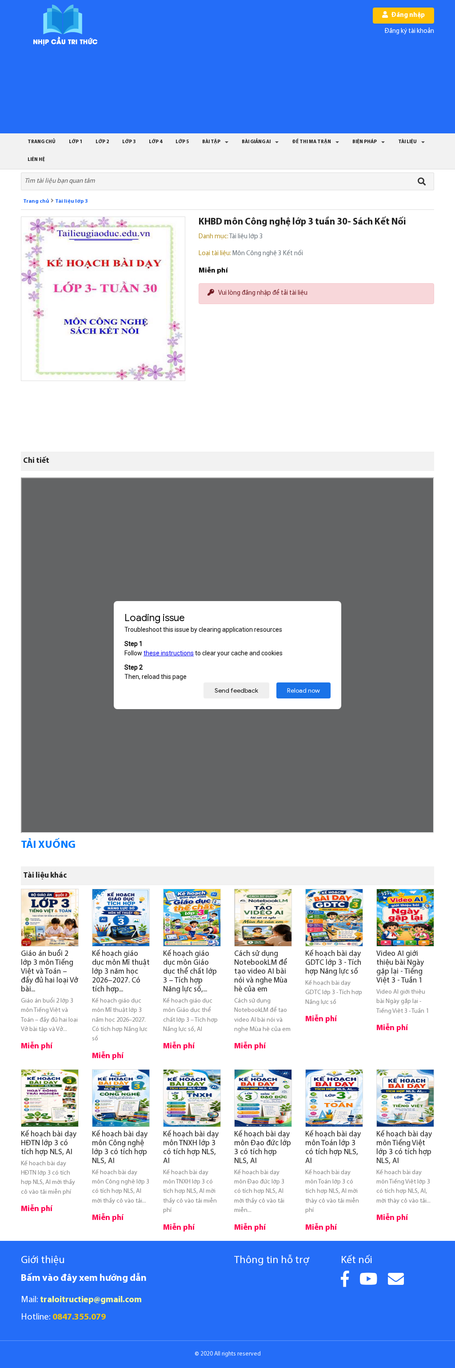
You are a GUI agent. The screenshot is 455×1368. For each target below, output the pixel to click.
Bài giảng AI (256, 142)
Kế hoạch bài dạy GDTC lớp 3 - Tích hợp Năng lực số (333, 962)
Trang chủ (42, 142)
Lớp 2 (102, 142)
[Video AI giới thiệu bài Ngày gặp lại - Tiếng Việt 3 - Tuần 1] (405, 917)
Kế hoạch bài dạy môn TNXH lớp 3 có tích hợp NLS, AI (191, 1148)
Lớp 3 (129, 142)
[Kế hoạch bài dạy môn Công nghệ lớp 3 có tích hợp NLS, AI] (120, 1098)
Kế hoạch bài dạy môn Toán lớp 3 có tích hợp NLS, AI (333, 1148)
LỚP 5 (182, 142)
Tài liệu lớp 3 (71, 201)
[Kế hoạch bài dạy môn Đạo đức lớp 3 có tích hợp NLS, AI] (263, 1098)
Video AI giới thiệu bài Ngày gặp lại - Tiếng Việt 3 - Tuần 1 (400, 967)
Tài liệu (407, 142)
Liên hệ (36, 159)
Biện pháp (364, 142)
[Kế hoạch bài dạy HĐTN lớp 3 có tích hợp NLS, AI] (49, 1098)
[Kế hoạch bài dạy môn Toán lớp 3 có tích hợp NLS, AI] (334, 1098)
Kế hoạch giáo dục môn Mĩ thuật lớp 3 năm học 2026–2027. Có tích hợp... (121, 971)
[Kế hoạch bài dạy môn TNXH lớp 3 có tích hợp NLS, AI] (192, 1098)
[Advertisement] (238, 66)
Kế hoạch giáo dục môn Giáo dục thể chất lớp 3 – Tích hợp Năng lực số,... (190, 971)
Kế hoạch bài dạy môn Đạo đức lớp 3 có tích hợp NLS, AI (262, 1148)
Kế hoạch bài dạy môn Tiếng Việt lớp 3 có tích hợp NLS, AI (404, 1148)
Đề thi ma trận (311, 142)
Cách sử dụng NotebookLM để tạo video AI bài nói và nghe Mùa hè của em (260, 971)
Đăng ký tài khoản (409, 31)
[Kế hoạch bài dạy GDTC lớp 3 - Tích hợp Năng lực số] (334, 917)
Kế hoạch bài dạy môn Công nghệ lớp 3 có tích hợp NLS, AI (120, 1148)
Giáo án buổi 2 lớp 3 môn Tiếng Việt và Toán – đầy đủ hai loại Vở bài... (49, 971)
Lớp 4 (155, 142)
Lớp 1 (75, 142)
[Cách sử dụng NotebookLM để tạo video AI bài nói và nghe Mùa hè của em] (263, 917)
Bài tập (211, 142)
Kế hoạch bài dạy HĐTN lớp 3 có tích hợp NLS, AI (48, 1143)
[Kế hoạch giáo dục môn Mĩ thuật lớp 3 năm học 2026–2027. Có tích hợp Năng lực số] (120, 917)
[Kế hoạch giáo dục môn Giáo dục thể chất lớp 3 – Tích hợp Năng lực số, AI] (192, 917)
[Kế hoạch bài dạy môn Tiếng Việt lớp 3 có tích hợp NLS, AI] (405, 1098)
